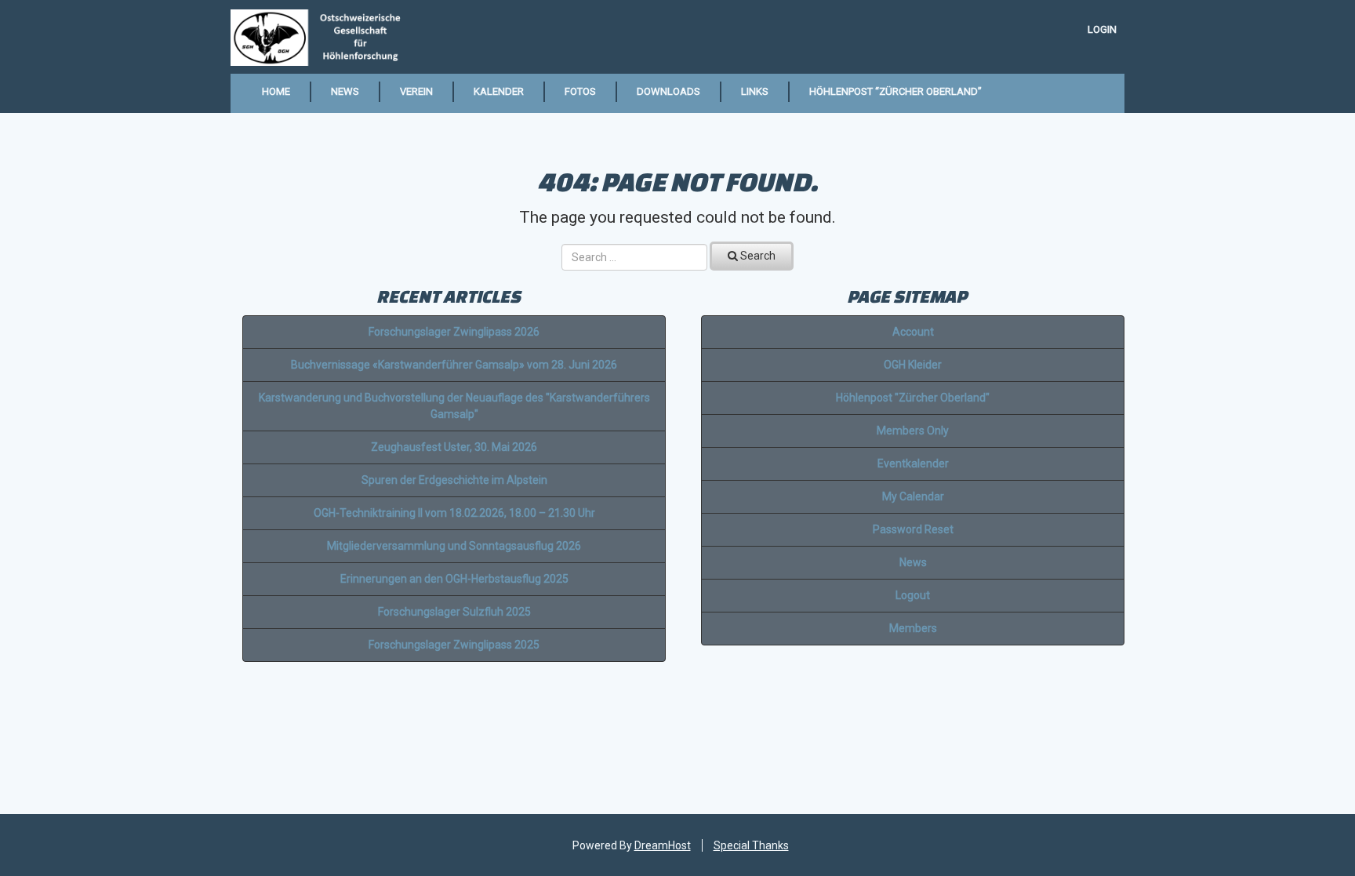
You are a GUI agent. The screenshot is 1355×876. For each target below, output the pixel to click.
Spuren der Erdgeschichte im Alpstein (454, 480)
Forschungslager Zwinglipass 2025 (454, 644)
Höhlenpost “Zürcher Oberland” (895, 91)
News (345, 91)
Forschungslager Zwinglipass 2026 (454, 331)
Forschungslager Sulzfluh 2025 (454, 611)
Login (1102, 29)
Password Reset (913, 529)
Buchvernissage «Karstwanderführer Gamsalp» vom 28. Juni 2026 (454, 364)
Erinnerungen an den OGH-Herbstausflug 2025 (454, 578)
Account (913, 331)
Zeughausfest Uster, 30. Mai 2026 (454, 447)
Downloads (668, 91)
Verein (416, 91)
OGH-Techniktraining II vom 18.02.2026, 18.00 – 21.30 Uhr (454, 513)
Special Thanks (751, 845)
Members (913, 628)
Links (754, 91)
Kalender (499, 91)
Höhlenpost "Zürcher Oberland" (913, 397)
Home (276, 91)
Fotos (580, 91)
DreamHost (662, 845)
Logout (912, 595)
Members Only (913, 430)
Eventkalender (913, 463)
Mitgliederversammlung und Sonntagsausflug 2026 (454, 546)
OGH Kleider (913, 364)
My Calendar (913, 496)
